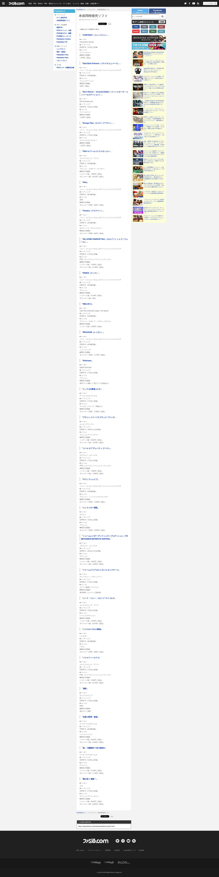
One (153, 31)
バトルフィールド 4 (91, 657)
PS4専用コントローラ (64, 36)
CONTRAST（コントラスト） (95, 35)
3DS (161, 26)
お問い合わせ (80, 850)
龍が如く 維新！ (89, 778)
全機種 (161, 22)
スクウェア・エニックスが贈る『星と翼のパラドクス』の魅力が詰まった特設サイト (154, 78)
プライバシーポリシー (95, 850)
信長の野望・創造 (90, 716)
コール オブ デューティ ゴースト (96, 448)
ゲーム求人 (67, 3)
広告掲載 (141, 850)
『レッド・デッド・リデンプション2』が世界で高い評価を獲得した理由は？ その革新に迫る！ (154, 62)
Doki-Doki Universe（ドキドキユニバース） (101, 63)
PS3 (144, 26)
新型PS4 (59, 27)
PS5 (34, 3)
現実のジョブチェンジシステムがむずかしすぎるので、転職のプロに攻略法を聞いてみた (154, 160)
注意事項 (117, 850)
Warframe (87, 360)
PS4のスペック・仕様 (64, 30)
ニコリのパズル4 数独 (92, 629)
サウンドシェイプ (90, 479)
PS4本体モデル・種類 (64, 33)
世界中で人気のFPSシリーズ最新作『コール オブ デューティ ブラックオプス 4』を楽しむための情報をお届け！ (154, 87)
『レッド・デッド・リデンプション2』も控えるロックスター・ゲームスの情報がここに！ (154, 110)
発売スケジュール (55, 3)
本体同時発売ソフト (63, 20)
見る (109, 24)
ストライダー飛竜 (90, 507)
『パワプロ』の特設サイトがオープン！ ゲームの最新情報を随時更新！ (154, 192)
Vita (152, 26)
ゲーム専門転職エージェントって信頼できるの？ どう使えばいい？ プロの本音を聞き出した (154, 168)
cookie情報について (129, 850)
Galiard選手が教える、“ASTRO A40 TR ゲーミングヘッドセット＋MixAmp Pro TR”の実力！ (154, 70)
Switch (40, 3)
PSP (161, 31)
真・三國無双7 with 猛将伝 (94, 747)
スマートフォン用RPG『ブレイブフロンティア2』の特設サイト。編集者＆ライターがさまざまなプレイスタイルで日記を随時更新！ (154, 153)
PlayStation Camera (64, 39)
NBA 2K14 (87, 304)
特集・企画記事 (91, 3)
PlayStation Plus (62, 55)
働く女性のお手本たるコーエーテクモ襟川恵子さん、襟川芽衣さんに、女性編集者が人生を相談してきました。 (154, 177)
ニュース (76, 3)
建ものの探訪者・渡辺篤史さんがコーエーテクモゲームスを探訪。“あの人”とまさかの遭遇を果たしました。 (154, 185)
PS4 (45, 3)
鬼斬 (85, 688)
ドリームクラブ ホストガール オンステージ (101, 570)
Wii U (144, 31)
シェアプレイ (61, 49)
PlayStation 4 (80, 9)
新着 (30, 3)
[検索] (162, 16)
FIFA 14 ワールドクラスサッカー (96, 151)
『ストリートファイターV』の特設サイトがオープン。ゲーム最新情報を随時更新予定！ (154, 201)
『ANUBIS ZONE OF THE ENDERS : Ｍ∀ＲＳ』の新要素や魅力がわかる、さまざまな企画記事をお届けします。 (154, 103)
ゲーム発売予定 (62, 17)
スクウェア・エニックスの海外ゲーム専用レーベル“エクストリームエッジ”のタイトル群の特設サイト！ (154, 217)
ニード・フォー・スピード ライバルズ (98, 598)
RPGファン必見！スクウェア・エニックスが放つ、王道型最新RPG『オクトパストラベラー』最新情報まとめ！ (154, 119)
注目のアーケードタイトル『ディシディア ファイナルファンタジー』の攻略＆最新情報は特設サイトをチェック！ (154, 210)
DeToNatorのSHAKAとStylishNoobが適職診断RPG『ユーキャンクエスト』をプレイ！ (154, 53)
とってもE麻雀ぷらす (92, 389)
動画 (82, 3)
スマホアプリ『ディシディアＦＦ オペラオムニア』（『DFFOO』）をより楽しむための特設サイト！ (154, 134)
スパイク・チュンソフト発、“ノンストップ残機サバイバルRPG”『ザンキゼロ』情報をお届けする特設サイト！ (154, 127)
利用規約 (108, 850)
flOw (85, 182)
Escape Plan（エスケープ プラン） (97, 123)
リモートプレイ (62, 60)
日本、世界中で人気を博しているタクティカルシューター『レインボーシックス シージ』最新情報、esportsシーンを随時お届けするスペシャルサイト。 (149, 144)
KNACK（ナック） (90, 273)
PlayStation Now (62, 57)
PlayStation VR (62, 42)
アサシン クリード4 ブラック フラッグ (99, 417)
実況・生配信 (61, 52)
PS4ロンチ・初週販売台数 (65, 67)
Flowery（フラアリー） (93, 210)
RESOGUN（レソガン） (93, 332)
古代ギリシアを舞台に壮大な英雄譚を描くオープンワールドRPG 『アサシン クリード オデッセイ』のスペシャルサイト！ (154, 95)
